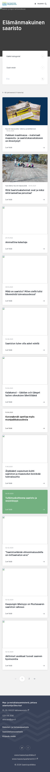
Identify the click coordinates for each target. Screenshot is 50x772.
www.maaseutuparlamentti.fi (25, 759)
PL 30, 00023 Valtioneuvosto (15, 710)
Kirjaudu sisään (9, 736)
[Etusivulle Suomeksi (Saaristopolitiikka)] (9, 4)
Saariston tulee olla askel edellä (22, 343)
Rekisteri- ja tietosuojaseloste (15, 727)
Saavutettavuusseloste (12, 732)
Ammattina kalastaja (16, 242)
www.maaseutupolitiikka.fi (25, 755)
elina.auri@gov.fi (9, 720)
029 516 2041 (8, 716)
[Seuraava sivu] (33, 679)
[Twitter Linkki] (22, 748)
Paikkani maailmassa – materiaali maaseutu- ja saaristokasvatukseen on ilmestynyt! (24, 138)
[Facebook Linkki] (28, 748)
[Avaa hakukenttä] (46, 4)
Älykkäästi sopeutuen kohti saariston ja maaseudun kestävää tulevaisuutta (22, 474)
